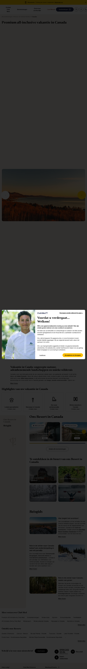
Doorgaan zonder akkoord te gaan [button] (71, 313)
